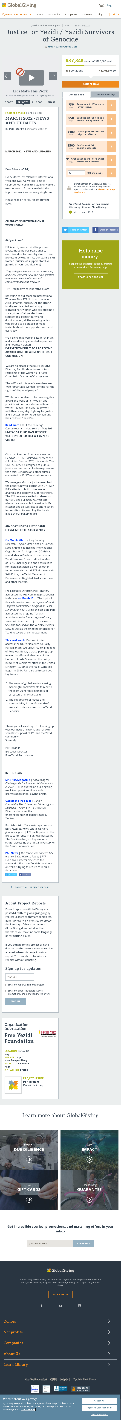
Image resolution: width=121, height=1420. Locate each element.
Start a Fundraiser (91, 277)
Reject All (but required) (99, 1407)
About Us (12, 1354)
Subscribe (83, 1243)
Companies (71, 14)
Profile (24, 1069)
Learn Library (16, 1365)
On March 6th (14, 540)
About (40, 14)
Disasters (87, 14)
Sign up (16, 1001)
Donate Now (91, 84)
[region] (60, 1407)
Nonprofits (54, 14)
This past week (15, 640)
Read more (12, 425)
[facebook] (41, 1305)
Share (51, 102)
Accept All (99, 1400)
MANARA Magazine (17, 780)
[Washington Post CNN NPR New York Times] (60, 1380)
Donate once (76, 94)
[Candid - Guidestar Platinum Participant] (48, 1389)
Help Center (60, 1294)
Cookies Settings (99, 1414)
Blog (100, 14)
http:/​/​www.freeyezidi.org (16, 1059)
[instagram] (60, 1305)
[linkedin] (79, 1305)
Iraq (67, 25)
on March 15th (27, 598)
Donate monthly (105, 94)
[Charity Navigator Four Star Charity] (37, 1389)
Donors (10, 1322)
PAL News (11, 853)
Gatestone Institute (18, 801)
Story (9, 102)
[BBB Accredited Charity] (62, 1389)
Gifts (116, 14)
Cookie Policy (28, 1409)
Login (110, 5)
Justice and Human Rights (45, 25)
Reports (23, 102)
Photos (37, 102)
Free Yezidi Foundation (62, 46)
